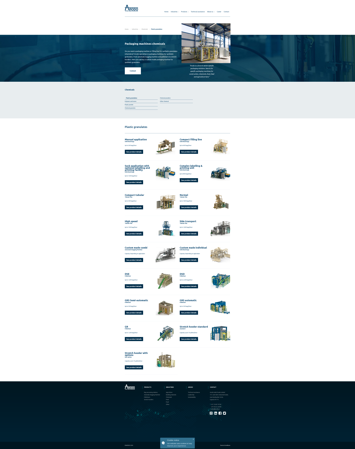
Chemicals (144, 29)
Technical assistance (198, 11)
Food (167, 402)
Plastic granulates (131, 98)
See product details (134, 152)
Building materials (171, 395)
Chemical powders (165, 98)
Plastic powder (129, 104)
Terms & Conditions (225, 445)
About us (210, 11)
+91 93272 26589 (216, 407)
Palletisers (147, 397)
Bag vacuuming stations (151, 392)
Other (167, 404)
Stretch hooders (148, 399)
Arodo (190, 387)
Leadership (191, 395)
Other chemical (164, 101)
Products (184, 11)
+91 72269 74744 (215, 404)
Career (219, 11)
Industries (174, 11)
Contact (226, 11)
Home (166, 11)
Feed (167, 399)
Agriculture (169, 392)
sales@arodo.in (215, 409)
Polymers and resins (130, 101)
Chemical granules (130, 108)
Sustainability (192, 397)
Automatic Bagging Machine (152, 395)
